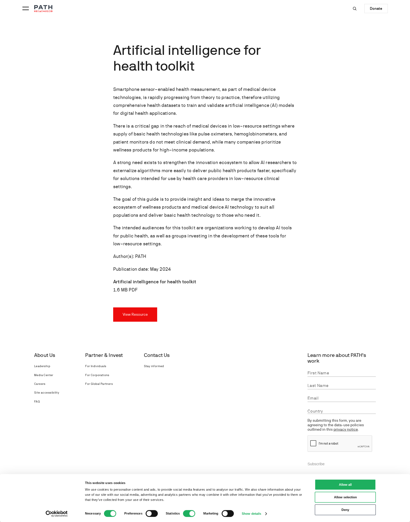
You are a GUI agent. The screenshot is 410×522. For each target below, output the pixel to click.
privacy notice (346, 429)
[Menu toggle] (25, 8)
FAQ (37, 401)
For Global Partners (99, 383)
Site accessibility (46, 392)
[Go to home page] (43, 8)
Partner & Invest (104, 355)
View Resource (135, 314)
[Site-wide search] (354, 8)
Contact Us (157, 355)
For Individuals (95, 366)
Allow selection (345, 497)
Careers (39, 383)
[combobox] (342, 411)
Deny (345, 510)
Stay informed (154, 366)
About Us (44, 355)
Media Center (43, 375)
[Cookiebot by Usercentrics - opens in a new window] (56, 513)
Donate (376, 8)
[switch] (152, 513)
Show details (251, 513)
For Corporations (97, 375)
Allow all (345, 484)
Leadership (42, 366)
